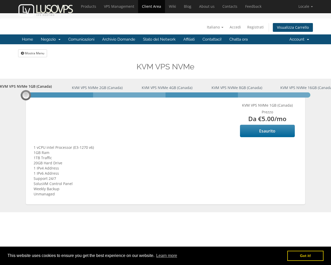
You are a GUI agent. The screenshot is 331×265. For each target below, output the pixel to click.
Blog (187, 6)
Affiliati (189, 39)
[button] (306, 6)
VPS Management (119, 6)
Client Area (151, 6)
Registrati (255, 27)
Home (27, 39)
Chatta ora (238, 39)
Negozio (49, 39)
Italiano (214, 27)
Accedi (235, 27)
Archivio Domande (118, 39)
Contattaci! (212, 39)
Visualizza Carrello (293, 27)
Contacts (229, 6)
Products (88, 6)
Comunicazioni (81, 39)
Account (297, 39)
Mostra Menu (34, 53)
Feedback (253, 6)
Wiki (172, 6)
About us (207, 6)
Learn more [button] (166, 255)
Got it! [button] (305, 256)
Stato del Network (159, 39)
